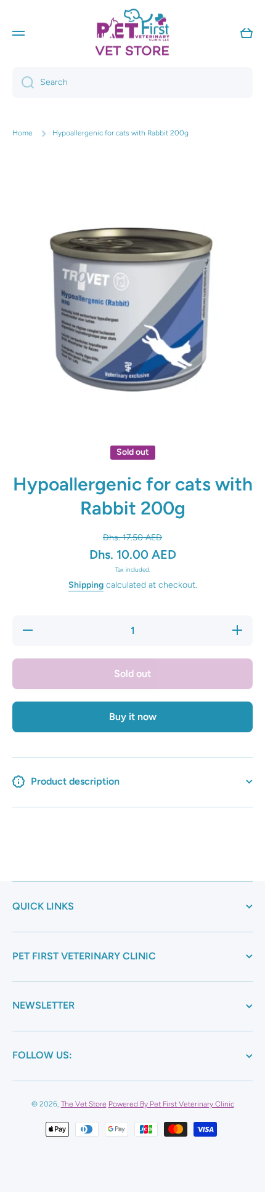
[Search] (23, 82)
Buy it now (133, 716)
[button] (246, 33)
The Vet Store (84, 1104)
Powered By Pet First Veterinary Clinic (171, 1104)
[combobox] (132, 82)
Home (22, 133)
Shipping (86, 585)
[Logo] (132, 33)
